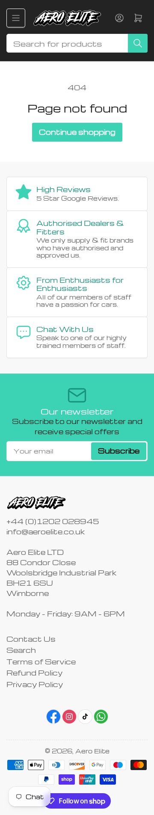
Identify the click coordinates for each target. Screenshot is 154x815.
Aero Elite (92, 751)
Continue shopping (77, 131)
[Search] (137, 43)
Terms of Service (41, 661)
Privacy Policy (34, 684)
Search (21, 650)
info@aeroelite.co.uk (45, 531)
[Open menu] (15, 18)
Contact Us (31, 638)
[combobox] (77, 43)
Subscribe (118, 450)
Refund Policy (34, 672)
